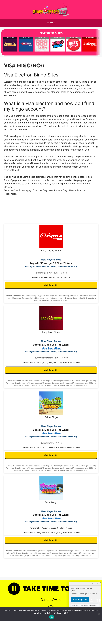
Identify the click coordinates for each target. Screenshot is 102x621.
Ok (51, 617)
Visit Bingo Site (51, 285)
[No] (98, 614)
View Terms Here (51, 348)
